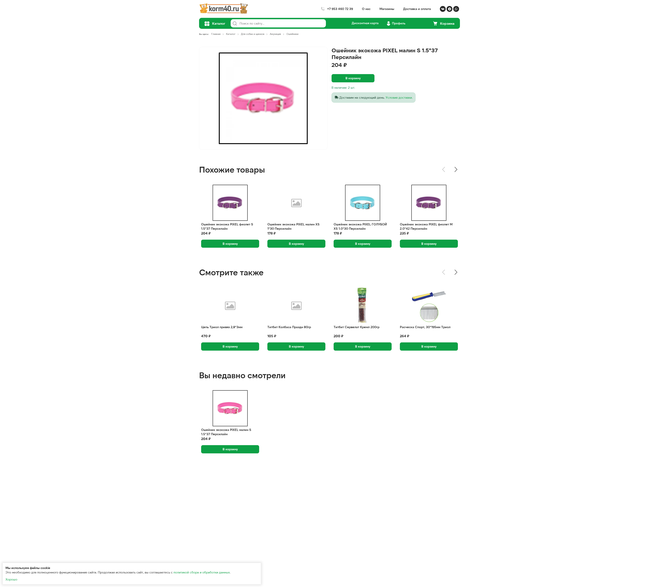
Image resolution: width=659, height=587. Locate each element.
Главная (216, 33)
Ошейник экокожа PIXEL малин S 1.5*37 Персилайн (226, 432)
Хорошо (11, 579)
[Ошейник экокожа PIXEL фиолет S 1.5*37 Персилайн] (230, 203)
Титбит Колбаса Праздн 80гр (289, 327)
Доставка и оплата (417, 9)
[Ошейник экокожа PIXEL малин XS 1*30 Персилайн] (296, 203)
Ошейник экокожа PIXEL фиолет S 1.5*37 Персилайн (227, 226)
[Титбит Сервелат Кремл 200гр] (363, 305)
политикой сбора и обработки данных (202, 572)
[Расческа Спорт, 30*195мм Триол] (429, 305)
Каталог (230, 33)
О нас (366, 9)
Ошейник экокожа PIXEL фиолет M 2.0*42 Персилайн (426, 226)
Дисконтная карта (365, 23)
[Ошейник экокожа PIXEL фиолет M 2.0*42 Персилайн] (429, 203)
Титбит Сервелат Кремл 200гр (356, 327)
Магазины (386, 9)
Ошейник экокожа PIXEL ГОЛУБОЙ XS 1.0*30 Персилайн (360, 226)
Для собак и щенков (252, 33)
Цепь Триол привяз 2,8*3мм (221, 327)
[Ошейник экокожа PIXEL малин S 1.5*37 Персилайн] (263, 98)
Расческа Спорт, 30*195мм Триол (425, 327)
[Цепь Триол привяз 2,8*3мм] (230, 305)
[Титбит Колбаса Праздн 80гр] (296, 305)
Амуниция (275, 33)
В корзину (353, 78)
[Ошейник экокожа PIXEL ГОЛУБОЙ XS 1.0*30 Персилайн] (363, 203)
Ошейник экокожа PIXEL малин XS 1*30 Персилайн (293, 226)
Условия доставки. (399, 97)
